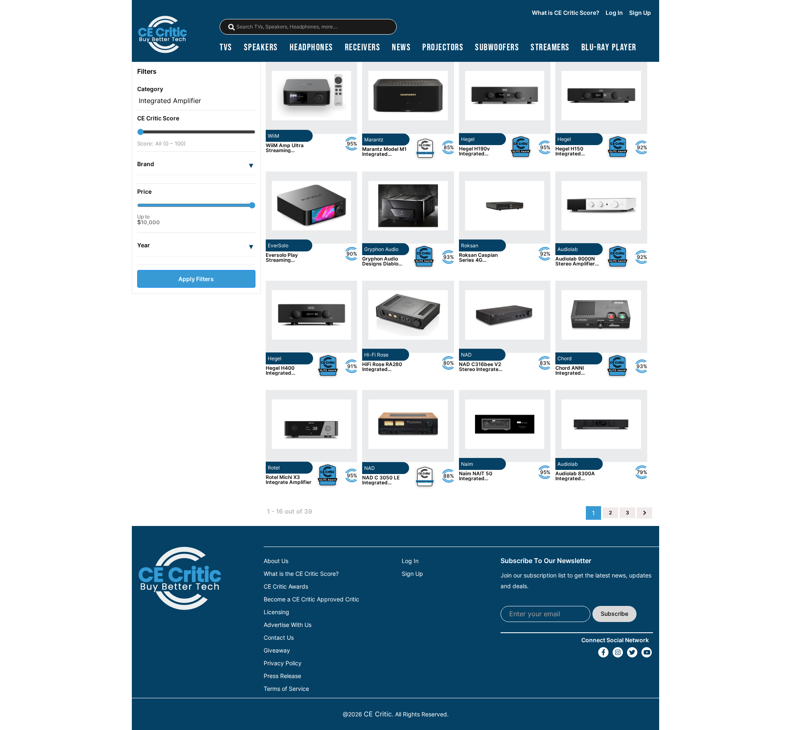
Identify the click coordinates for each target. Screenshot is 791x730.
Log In (614, 13)
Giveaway (277, 650)
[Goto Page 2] (645, 513)
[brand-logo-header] (162, 35)
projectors (442, 47)
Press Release (282, 676)
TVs (226, 47)
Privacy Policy (283, 663)
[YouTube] (646, 652)
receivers (363, 47)
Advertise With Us (287, 625)
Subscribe (614, 613)
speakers (261, 47)
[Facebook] (603, 652)
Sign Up (640, 13)
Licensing (276, 612)
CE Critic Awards (286, 586)
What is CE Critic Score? (565, 13)
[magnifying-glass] (231, 27)
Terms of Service (286, 689)
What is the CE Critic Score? (301, 574)
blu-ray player (609, 47)
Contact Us (279, 638)
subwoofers (497, 47)
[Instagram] (618, 652)
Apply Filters (196, 278)
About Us (276, 561)
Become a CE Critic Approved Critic (311, 599)
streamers (550, 47)
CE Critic (378, 714)
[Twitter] (632, 652)
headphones (311, 47)
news (401, 47)
